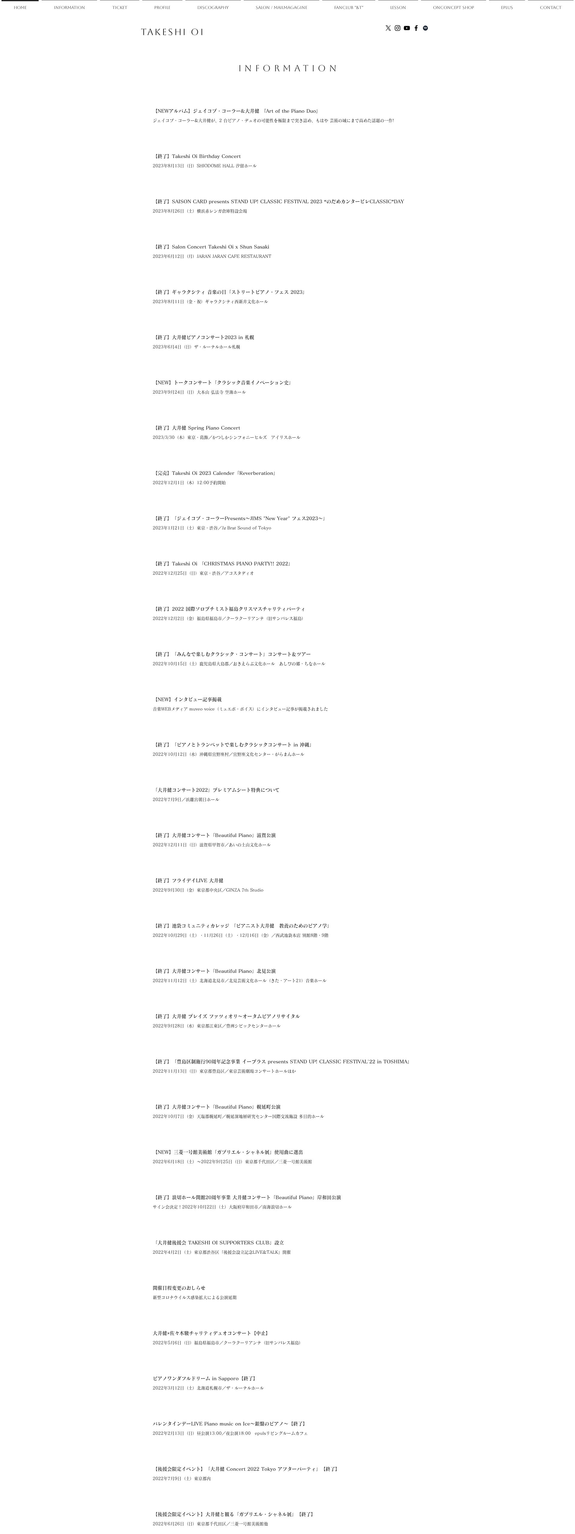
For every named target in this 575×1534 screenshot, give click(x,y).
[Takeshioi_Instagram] (397, 28)
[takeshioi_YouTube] (407, 28)
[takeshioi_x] (388, 28)
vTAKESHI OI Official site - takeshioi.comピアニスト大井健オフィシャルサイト (385, 42)
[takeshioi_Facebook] (416, 28)
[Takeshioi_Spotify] (425, 28)
